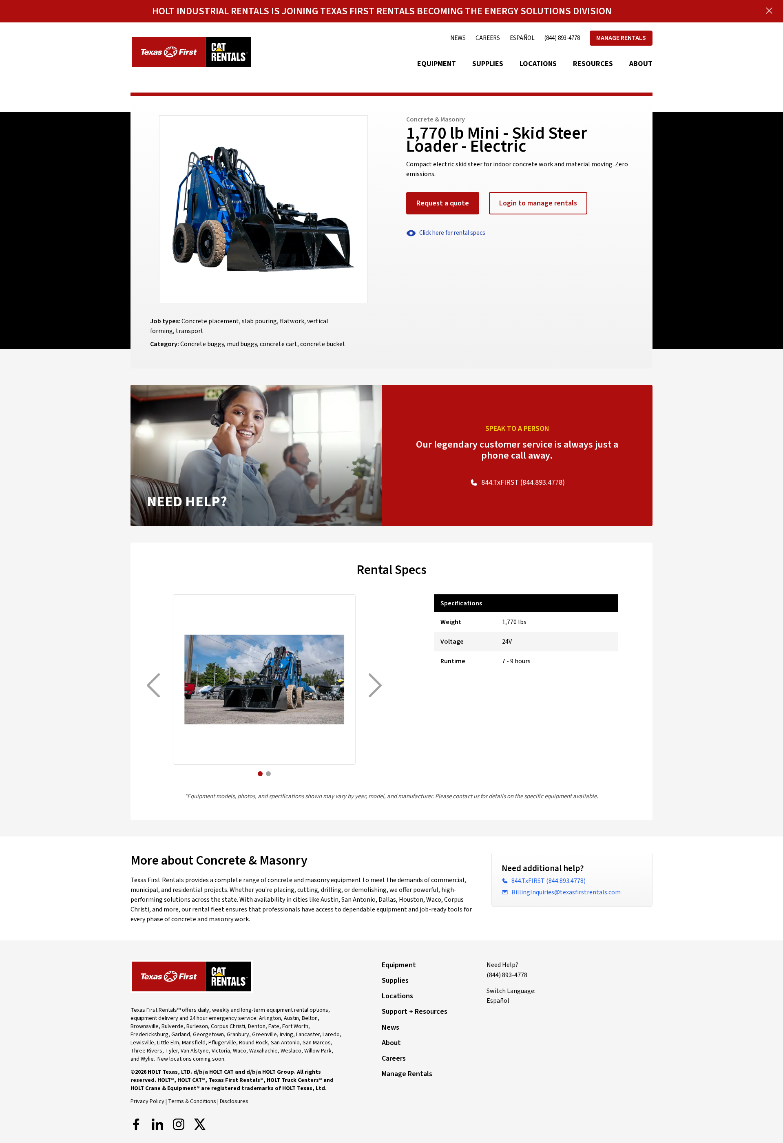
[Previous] (153, 685)
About (640, 64)
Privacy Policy (147, 1101)
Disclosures (234, 1101)
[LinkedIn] (157, 1124)
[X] (200, 1124)
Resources (593, 64)
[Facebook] (136, 1124)
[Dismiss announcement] (769, 10)
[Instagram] (178, 1124)
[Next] (375, 685)
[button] (260, 773)
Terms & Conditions (192, 1101)
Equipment (436, 64)
